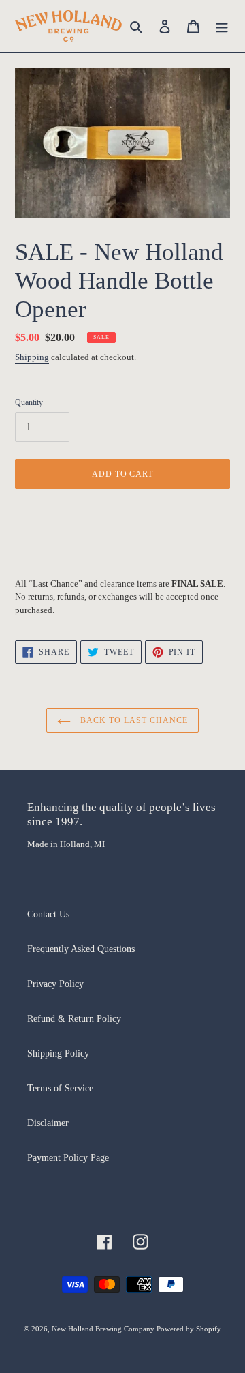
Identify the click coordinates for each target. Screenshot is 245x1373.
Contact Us (48, 914)
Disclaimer (48, 1123)
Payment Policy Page (68, 1158)
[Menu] (222, 26)
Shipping (32, 357)
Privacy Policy (55, 984)
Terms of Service (60, 1088)
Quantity (29, 402)
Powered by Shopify (189, 1329)
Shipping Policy (58, 1053)
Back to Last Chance (132, 720)
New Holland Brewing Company (104, 1329)
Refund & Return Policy (74, 1019)
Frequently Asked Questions (81, 949)
